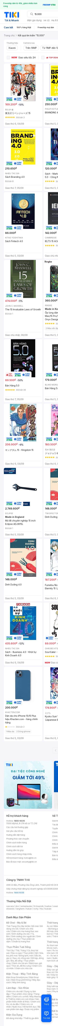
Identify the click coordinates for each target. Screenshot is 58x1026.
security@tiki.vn (29, 862)
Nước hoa (16, 1007)
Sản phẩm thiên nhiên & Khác (22, 1000)
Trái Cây (10, 950)
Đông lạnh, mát (26, 955)
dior (17, 906)
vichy (35, 909)
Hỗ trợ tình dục (29, 1007)
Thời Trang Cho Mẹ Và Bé (18, 926)
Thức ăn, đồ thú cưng (21, 966)
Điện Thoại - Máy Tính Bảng (22, 973)
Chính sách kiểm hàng (16, 842)
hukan (29, 909)
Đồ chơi (35, 926)
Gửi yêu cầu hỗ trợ (14, 831)
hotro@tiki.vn (30, 858)
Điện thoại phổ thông (21, 980)
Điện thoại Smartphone (17, 977)
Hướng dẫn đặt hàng (15, 835)
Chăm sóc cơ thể (20, 996)
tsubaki (47, 909)
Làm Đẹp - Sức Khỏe (17, 988)
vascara (10, 906)
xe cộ (46, 20)
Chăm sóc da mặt (14, 991)
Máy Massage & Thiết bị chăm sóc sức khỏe (24, 997)
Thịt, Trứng (21, 950)
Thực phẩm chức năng (21, 994)
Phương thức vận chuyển (17, 839)
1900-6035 (19, 821)
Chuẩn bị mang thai (21, 941)
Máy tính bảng (19, 982)
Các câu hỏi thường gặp (17, 827)
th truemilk (39, 906)
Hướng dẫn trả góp (15, 850)
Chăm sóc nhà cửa (23, 968)
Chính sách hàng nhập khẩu (19, 854)
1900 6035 (19, 892)
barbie (48, 906)
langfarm (20, 909)
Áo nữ (49, 926)
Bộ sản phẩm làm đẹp (23, 1008)
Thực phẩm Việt (30, 953)
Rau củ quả (16, 953)
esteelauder (26, 906)
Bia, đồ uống (16, 960)
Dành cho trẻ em (20, 963)
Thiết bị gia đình (31, 1018)
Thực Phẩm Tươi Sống (18, 947)
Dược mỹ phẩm (32, 1009)
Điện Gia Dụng (14, 1014)
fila (41, 909)
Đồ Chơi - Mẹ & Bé (16, 922)
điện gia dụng (34, 20)
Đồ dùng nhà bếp (14, 1018)
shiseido (10, 909)
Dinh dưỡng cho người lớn (23, 936)
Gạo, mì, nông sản (21, 958)
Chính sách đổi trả (14, 846)
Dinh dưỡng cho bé (20, 934)
